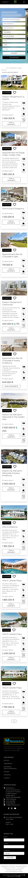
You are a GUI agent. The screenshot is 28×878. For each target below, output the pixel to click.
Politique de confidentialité (14, 869)
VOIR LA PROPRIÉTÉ (11, 123)
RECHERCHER (14, 57)
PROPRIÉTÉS (8, 763)
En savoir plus (7, 115)
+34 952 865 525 (10, 803)
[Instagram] (11, 808)
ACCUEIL (6, 760)
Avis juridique (20, 868)
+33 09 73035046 (11, 799)
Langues (6, 850)
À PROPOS (7, 775)
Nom (6, 837)
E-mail (6, 843)
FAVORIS (6, 771)
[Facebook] (8, 808)
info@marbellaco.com (13, 805)
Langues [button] (5, 2)
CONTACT (7, 778)
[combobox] (14, 41)
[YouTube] (15, 808)
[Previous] (3, 81)
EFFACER (14, 53)
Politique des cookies (9, 868)
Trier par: (4, 70)
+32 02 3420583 (10, 801)
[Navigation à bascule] (24, 1)
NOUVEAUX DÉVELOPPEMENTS (11, 15)
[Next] (25, 81)
